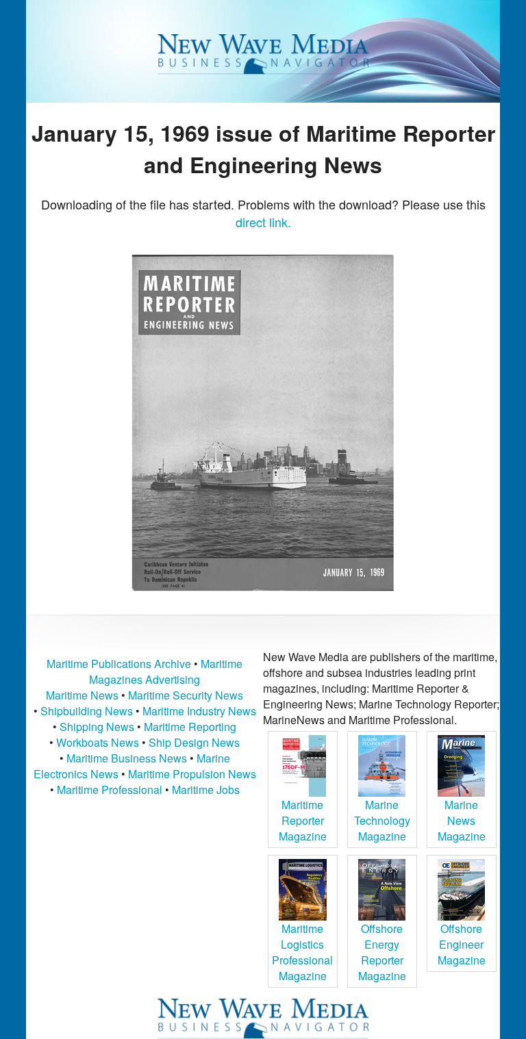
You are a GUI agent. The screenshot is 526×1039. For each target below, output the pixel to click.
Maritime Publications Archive (119, 663)
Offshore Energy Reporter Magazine (382, 952)
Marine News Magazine (462, 820)
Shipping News (97, 726)
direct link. (263, 222)
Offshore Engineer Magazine (462, 944)
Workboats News (97, 742)
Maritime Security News (185, 695)
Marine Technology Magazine (382, 820)
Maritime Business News (128, 758)
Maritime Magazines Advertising (165, 671)
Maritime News (82, 695)
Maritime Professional (109, 789)
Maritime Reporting (190, 726)
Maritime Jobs (206, 789)
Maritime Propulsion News (192, 774)
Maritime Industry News (199, 711)
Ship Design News (194, 742)
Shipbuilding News (86, 711)
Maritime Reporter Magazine (303, 820)
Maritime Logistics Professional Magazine (302, 952)
